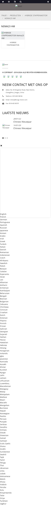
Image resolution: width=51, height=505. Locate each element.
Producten (15, 15)
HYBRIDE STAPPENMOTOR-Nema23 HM (13, 43)
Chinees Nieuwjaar (22, 121)
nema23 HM (9, 18)
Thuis (3, 15)
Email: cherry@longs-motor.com (16, 100)
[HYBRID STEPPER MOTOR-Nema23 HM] (13, 35)
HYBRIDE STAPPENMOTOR (36, 15)
